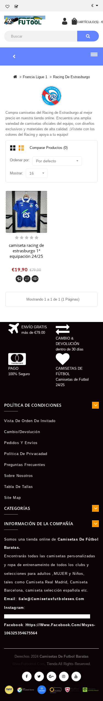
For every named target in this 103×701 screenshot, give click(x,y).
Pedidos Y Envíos (21, 443)
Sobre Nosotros (18, 476)
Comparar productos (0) (49, 148)
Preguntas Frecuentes (24, 465)
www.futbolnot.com (28, 664)
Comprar (19, 278)
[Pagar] (16, 7)
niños (78, 574)
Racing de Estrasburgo (71, 77)
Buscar (88, 36)
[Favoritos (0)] (7, 7)
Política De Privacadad (25, 454)
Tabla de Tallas (18, 487)
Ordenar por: (20, 160)
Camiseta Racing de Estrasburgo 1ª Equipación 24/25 (26, 250)
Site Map (12, 498)
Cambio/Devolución (22, 432)
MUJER (61, 574)
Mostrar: (16, 173)
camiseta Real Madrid (46, 582)
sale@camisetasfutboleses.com (51, 599)
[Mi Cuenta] (64, 21)
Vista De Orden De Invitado (30, 421)
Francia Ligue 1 (35, 77)
